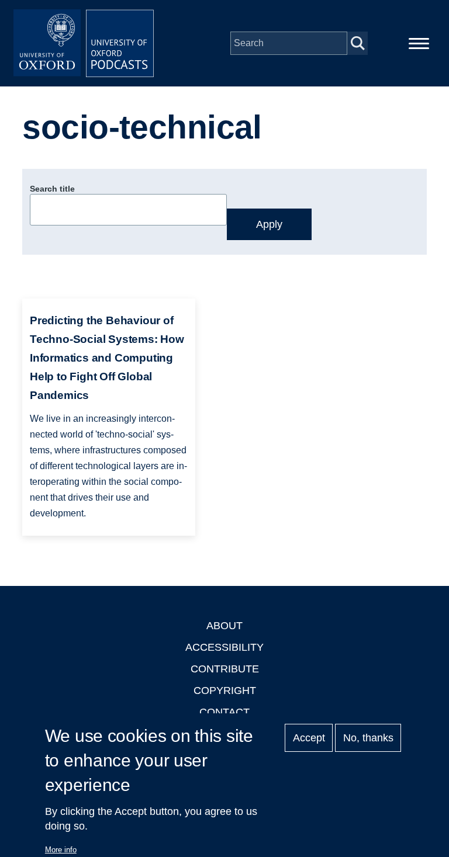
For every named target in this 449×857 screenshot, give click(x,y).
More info (61, 849)
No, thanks (368, 738)
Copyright (225, 690)
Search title (52, 188)
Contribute (225, 669)
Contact (224, 712)
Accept (309, 738)
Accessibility (224, 647)
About (224, 626)
